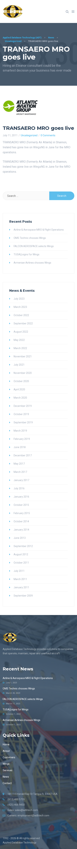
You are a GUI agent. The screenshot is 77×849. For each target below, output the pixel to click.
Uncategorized (29, 135)
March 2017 (20, 471)
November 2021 (23, 356)
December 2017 (23, 455)
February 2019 (22, 438)
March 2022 (20, 348)
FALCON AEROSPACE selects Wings (34, 246)
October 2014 (21, 521)
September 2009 (23, 595)
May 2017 (19, 463)
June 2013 (20, 537)
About (6, 750)
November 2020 (23, 373)
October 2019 (21, 414)
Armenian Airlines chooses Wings (32, 262)
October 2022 (21, 315)
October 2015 (21, 504)
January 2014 (21, 529)
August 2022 (21, 331)
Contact (7, 783)
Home (6, 744)
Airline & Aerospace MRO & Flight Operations (39, 229)
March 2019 (20, 430)
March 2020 (20, 397)
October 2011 (21, 562)
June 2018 (20, 447)
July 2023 (19, 298)
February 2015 (22, 513)
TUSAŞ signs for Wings (26, 254)
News (6, 776)
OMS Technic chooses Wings (30, 238)
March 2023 (20, 307)
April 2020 (19, 389)
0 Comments (48, 135)
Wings (6, 763)
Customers (9, 757)
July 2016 (19, 488)
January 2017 (21, 480)
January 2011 (21, 587)
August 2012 (21, 554)
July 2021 (19, 364)
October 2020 (21, 381)
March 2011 (20, 579)
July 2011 (19, 570)
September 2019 (23, 422)
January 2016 (21, 496)
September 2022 (23, 323)
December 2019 (23, 406)
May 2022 (19, 340)
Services (7, 770)
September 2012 (23, 546)
